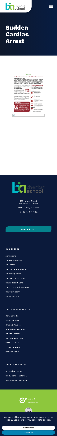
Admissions (11, 256)
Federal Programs (14, 260)
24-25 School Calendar (16, 376)
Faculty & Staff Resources (18, 287)
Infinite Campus (13, 334)
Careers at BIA (12, 296)
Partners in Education (16, 278)
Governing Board (13, 274)
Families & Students (18, 309)
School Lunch (12, 343)
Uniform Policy (12, 352)
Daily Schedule (13, 316)
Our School (12, 249)
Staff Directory (13, 292)
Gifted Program (13, 320)
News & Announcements (17, 380)
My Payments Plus (14, 338)
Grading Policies (13, 325)
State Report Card (14, 283)
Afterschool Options (15, 329)
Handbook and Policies (16, 269)
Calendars (10, 265)
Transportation (13, 347)
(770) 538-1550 (32, 208)
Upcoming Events (14, 371)
